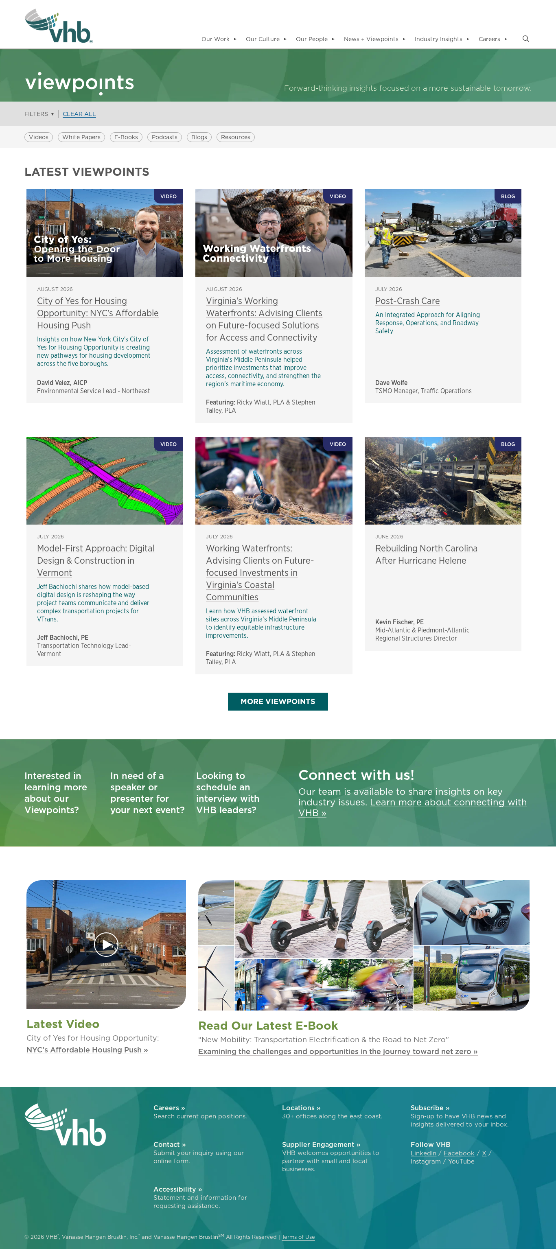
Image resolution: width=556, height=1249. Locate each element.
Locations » (301, 1107)
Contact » (169, 1144)
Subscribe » (430, 1107)
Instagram (426, 1161)
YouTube (461, 1161)
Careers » (169, 1107)
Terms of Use (298, 1237)
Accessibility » (177, 1189)
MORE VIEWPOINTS (278, 701)
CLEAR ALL (79, 114)
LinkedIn (423, 1153)
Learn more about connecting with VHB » (412, 807)
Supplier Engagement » (321, 1144)
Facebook (459, 1153)
